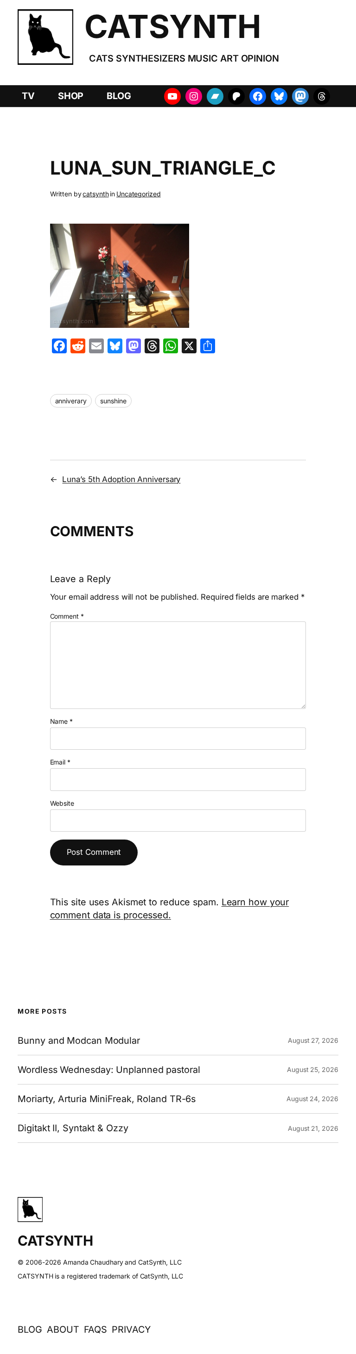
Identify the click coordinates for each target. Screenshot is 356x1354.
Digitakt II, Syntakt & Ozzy (73, 1128)
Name (61, 721)
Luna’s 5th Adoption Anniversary (121, 479)
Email (60, 762)
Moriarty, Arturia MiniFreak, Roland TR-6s (107, 1099)
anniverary (71, 401)
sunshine (113, 401)
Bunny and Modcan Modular (79, 1040)
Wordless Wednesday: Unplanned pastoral (109, 1070)
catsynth (95, 194)
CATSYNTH (172, 26)
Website (62, 803)
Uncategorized (138, 194)
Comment (67, 616)
